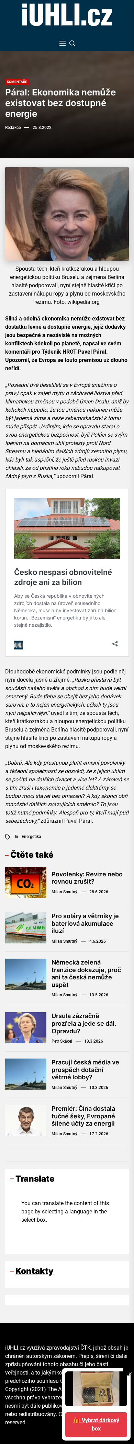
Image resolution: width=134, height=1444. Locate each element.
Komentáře (17, 82)
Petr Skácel (62, 1041)
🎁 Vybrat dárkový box (96, 1424)
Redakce (13, 127)
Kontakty (34, 1271)
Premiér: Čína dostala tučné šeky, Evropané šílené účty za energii (83, 1116)
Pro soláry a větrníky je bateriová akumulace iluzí (85, 923)
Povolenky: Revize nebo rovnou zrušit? (87, 877)
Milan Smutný (64, 891)
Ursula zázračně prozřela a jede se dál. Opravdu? (84, 1023)
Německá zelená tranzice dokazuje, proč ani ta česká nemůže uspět (86, 973)
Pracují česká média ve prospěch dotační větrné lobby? (85, 1070)
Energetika (31, 836)
